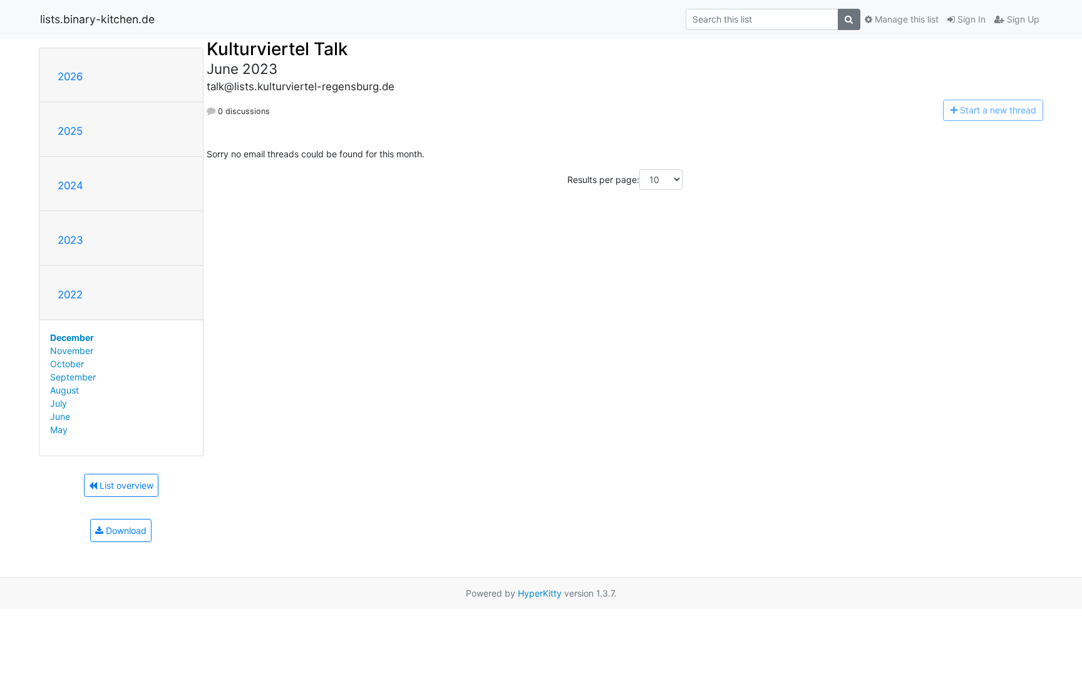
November (71, 350)
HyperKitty (540, 593)
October (67, 363)
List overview (125, 485)
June (60, 416)
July (58, 403)
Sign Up (1021, 19)
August (64, 390)
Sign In (970, 19)
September (73, 377)
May (59, 429)
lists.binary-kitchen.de (97, 19)
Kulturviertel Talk (277, 49)
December (72, 337)
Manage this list (905, 19)
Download (125, 530)
